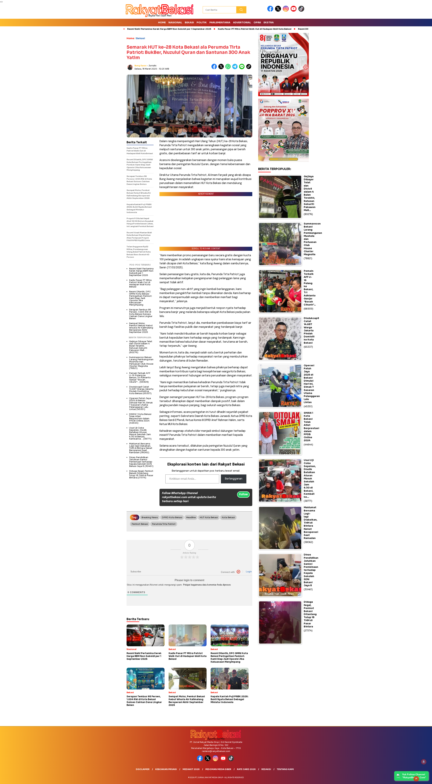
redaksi (266, 769)
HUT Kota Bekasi (209, 517)
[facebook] (270, 11)
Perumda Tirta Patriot (164, 524)
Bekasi (189, 22)
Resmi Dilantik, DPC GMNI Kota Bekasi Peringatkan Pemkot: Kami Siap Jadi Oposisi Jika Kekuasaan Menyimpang (140, 298)
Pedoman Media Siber (218, 769)
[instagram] (286, 11)
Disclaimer (143, 769)
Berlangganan (233, 478)
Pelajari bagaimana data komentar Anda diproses (207, 584)
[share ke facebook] (214, 68)
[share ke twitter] (221, 68)
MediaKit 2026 (191, 769)
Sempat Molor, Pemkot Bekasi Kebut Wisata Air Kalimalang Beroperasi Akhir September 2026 (141, 328)
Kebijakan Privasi (166, 769)
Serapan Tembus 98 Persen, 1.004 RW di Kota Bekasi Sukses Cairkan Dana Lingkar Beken (140, 314)
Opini (257, 22)
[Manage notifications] (423, 761)
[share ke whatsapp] (228, 68)
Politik (202, 22)
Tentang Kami (285, 769)
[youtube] (294, 11)
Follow (243, 494)
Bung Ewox (140, 65)
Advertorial (242, 22)
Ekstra (269, 22)
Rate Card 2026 (246, 769)
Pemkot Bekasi (140, 524)
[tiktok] (301, 11)
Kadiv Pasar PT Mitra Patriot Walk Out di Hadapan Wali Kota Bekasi (254, 29)
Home (162, 22)
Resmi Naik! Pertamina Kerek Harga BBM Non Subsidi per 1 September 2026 (169, 29)
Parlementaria (219, 22)
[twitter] (278, 11)
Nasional (175, 22)
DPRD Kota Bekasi (172, 517)
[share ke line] (242, 68)
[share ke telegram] (235, 68)
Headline (191, 517)
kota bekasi (228, 517)
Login (248, 571)
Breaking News (149, 517)
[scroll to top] (416, 778)
